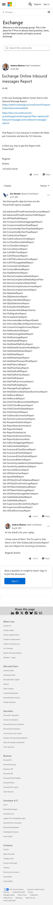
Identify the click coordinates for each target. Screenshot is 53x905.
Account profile (8, 670)
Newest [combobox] (44, 185)
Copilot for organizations (11, 639)
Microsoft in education (11, 715)
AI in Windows (8, 648)
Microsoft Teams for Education (13, 724)
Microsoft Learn (8, 814)
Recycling (19, 898)
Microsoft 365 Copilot (10, 787)
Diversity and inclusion (11, 872)
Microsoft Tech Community (12, 823)
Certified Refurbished (10, 693)
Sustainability (8, 881)
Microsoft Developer (10, 809)
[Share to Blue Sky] (31, 612)
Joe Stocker (15, 193)
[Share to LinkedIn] (12, 612)
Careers (6, 849)
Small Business (8, 792)
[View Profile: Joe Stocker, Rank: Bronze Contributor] (5, 195)
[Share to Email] (40, 612)
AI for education (8, 747)
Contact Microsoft (18, 892)
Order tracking (8, 689)
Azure (5, 805)
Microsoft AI (7, 760)
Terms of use (22, 895)
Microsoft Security (9, 764)
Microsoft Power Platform (12, 778)
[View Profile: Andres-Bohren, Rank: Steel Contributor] (5, 67)
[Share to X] (21, 612)
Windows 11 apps (9, 657)
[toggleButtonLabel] (49, 12)
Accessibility (7, 877)
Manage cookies (9, 895)
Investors (6, 867)
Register (37, 4)
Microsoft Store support (11, 679)
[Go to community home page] (10, 4)
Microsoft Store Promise (11, 698)
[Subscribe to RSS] (35, 612)
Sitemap (6, 892)
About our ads (30, 898)
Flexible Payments (9, 702)
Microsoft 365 (8, 773)
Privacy (30, 892)
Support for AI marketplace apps (14, 818)
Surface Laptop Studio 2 (11, 635)
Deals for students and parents (14, 742)
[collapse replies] (26, 191)
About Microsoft (8, 854)
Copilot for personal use (11, 644)
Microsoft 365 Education (11, 729)
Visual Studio (7, 836)
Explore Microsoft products (12, 653)
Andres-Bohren (18, 65)
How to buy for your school (12, 733)
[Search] (30, 4)
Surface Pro (7, 626)
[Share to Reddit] (26, 612)
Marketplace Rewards (10, 832)
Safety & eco (7, 898)
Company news (8, 858)
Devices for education (10, 720)
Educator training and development (15, 738)
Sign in (14, 581)
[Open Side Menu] (4, 4)
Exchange (8, 12)
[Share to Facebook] (17, 612)
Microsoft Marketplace (11, 827)
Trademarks (34, 895)
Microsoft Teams (9, 783)
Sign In (46, 4)
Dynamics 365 (8, 769)
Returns (6, 684)
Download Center (9, 675)
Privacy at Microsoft (10, 863)
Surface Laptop (8, 630)
